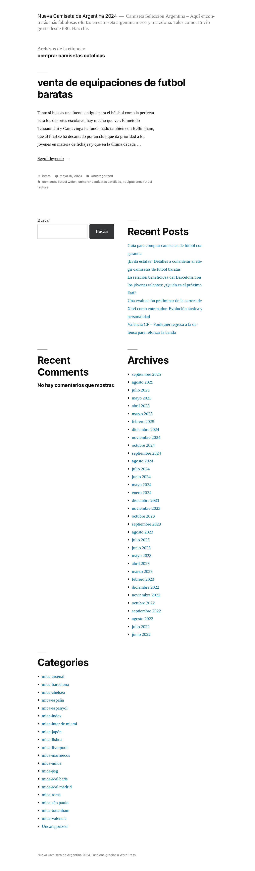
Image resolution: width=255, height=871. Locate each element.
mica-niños (51, 763)
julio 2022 (141, 626)
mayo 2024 (141, 484)
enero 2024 (141, 492)
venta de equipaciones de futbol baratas (111, 88)
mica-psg (50, 771)
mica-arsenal (53, 676)
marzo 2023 (142, 571)
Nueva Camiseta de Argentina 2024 (77, 16)
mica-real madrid (57, 787)
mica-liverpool (55, 747)
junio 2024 (141, 477)
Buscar (43, 220)
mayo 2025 (141, 398)
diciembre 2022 (145, 587)
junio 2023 (141, 548)
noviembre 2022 (146, 595)
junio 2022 (141, 634)
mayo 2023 (141, 555)
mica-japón (52, 732)
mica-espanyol (55, 708)
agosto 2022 (142, 618)
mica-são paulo (55, 802)
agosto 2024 (142, 461)
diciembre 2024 (145, 429)
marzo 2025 (142, 414)
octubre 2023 (143, 516)
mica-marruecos (56, 755)
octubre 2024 (143, 445)
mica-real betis (55, 779)
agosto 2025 (142, 382)
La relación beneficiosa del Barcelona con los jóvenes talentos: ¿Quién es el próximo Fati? (165, 285)
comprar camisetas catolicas (99, 182)
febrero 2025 (143, 421)
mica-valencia (54, 818)
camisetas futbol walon (59, 182)
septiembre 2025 (146, 374)
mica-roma (51, 795)
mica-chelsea (53, 692)
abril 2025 (141, 406)
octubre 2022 (143, 603)
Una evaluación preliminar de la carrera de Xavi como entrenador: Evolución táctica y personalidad (165, 308)
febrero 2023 (143, 579)
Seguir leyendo (53, 158)
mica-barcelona (55, 684)
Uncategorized (102, 176)
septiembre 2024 (146, 453)
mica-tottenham (55, 810)
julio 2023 (141, 540)
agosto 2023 (142, 532)
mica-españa (53, 700)
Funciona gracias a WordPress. (113, 855)
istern (46, 176)
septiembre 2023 (146, 524)
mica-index (52, 716)
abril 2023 (141, 563)
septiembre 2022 (146, 611)
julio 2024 (141, 469)
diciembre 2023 (145, 500)
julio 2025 (141, 390)
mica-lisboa (52, 739)
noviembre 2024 (146, 437)
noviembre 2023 (146, 508)
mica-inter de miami (59, 724)
